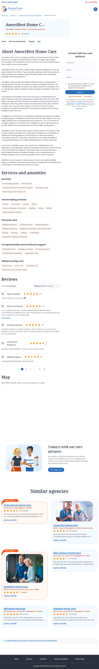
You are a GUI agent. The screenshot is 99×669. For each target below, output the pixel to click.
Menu (95, 9)
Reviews (31, 41)
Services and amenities (17, 41)
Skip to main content (10, 2)
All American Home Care (17, 505)
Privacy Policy (79, 659)
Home (17, 659)
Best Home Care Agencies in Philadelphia (30, 15)
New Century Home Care (67, 553)
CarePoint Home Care (16, 586)
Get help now (56, 470)
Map (39, 41)
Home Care (13, 15)
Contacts (43, 659)
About (4, 41)
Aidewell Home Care (64, 608)
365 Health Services (14, 608)
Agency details (10, 520)
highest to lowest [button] (46, 286)
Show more (6, 318)
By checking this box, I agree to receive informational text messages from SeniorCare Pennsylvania (81, 86)
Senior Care (5, 15)
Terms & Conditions (61, 659)
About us (29, 659)
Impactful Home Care (65, 525)
